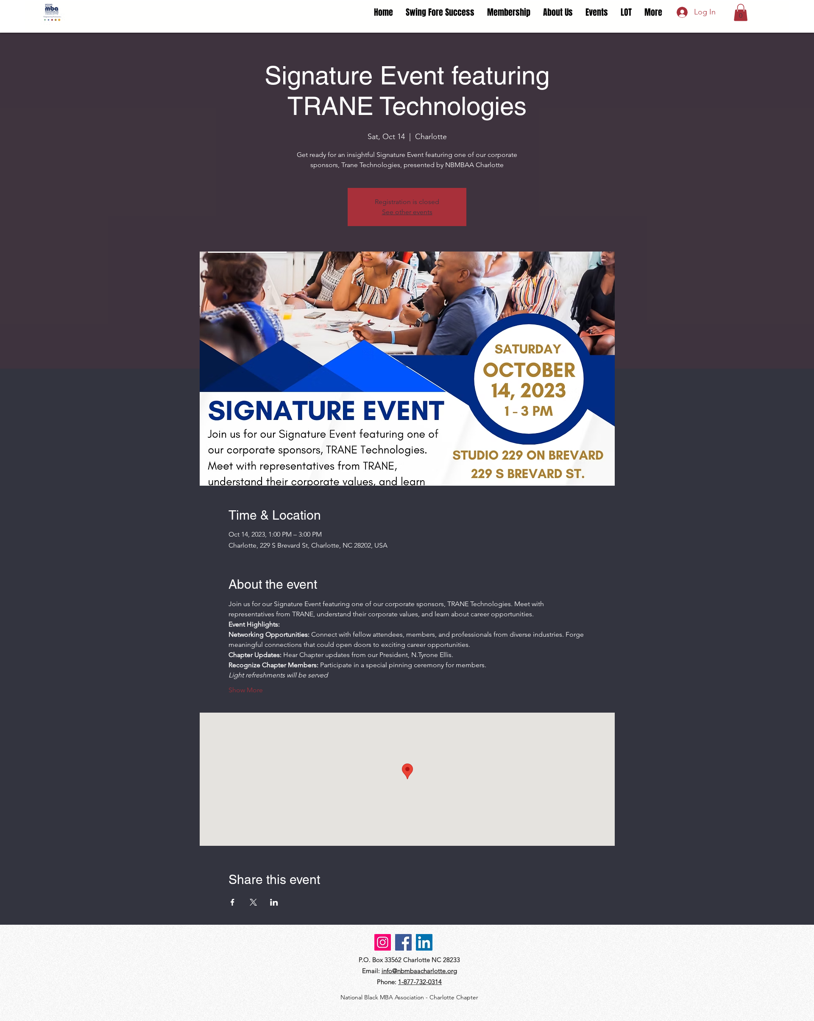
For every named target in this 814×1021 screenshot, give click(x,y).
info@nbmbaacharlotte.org (419, 971)
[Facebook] (403, 942)
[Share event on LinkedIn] (274, 902)
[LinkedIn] (424, 942)
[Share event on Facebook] (233, 902)
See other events (407, 212)
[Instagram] (382, 942)
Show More (246, 690)
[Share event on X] (253, 902)
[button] (740, 12)
